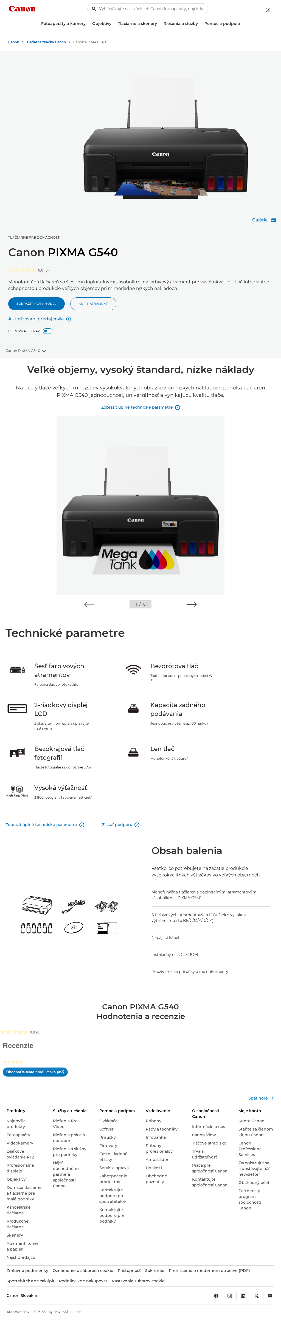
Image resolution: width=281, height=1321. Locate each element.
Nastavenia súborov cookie (138, 1281)
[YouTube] (270, 1296)
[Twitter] (256, 1296)
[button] (89, 604)
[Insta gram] (229, 1296)
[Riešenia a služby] (200, 24)
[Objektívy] (113, 24)
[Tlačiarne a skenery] (159, 24)
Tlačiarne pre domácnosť (34, 237)
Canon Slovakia (22, 1295)
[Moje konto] (267, 9)
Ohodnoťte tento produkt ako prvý (37, 1073)
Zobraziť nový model (36, 304)
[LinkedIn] (243, 1296)
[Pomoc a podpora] (242, 24)
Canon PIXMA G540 (22, 350)
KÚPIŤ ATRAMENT (93, 304)
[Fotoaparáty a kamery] (88, 24)
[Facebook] (216, 1296)
